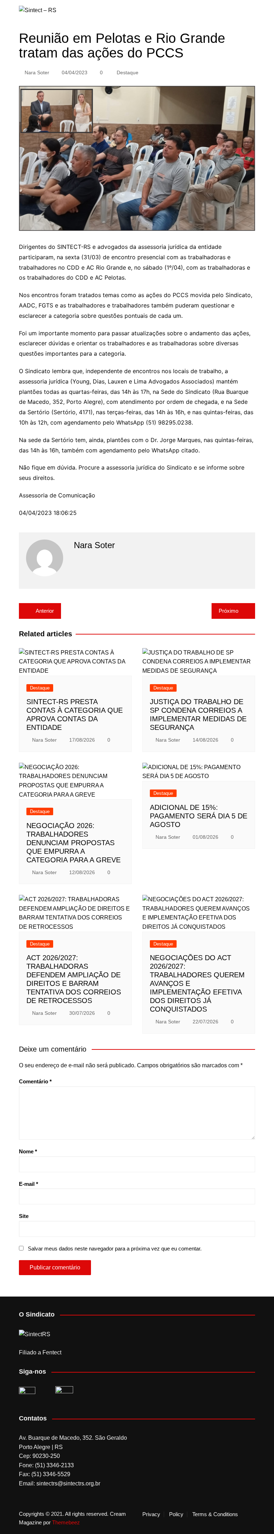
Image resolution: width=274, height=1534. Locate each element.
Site (24, 1216)
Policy (176, 1514)
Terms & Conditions (215, 1514)
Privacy (151, 1514)
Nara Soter (37, 72)
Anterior (45, 611)
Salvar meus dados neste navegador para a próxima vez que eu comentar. (115, 1248)
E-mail (28, 1184)
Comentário (35, 1081)
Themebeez (66, 1522)
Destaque (127, 72)
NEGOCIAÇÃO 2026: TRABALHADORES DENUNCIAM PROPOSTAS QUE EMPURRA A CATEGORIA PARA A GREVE (73, 843)
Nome (28, 1151)
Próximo (228, 611)
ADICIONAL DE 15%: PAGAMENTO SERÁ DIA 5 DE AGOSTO (198, 815)
